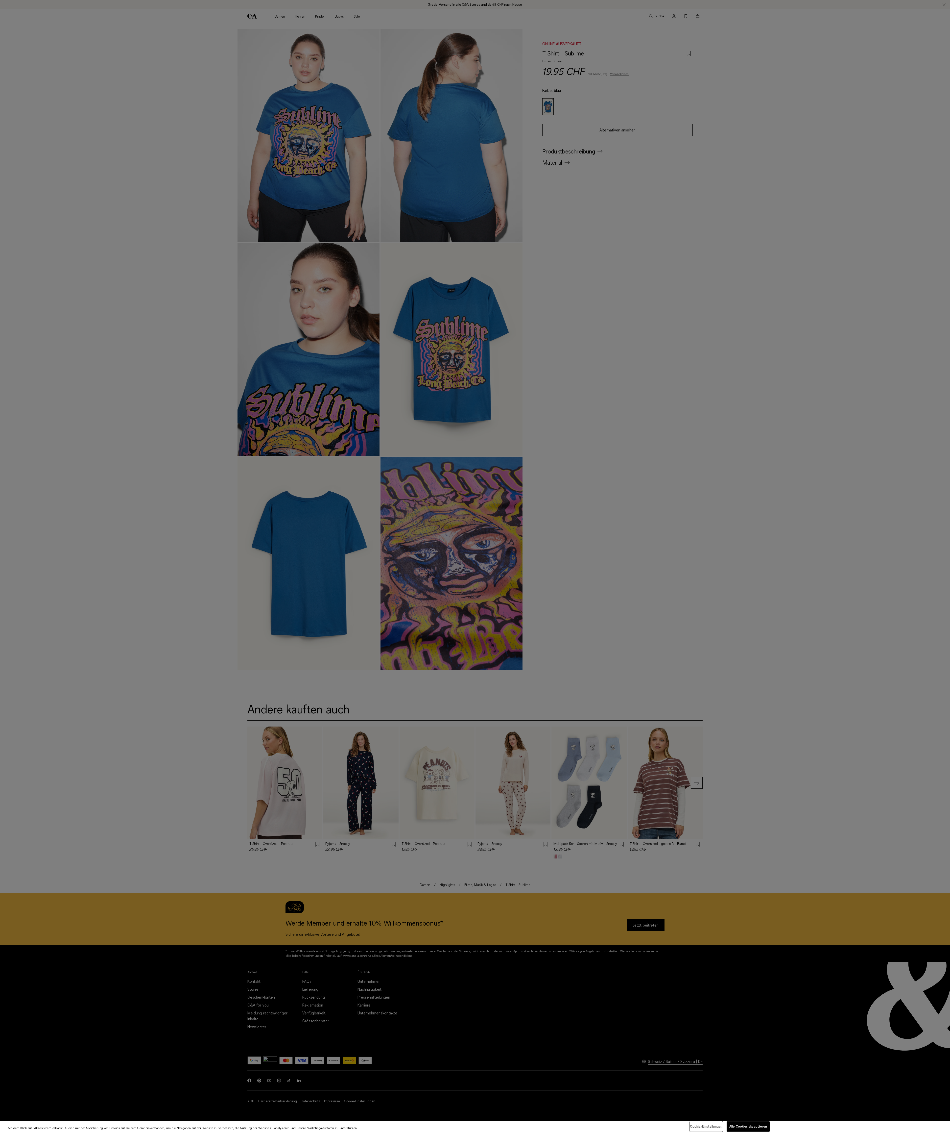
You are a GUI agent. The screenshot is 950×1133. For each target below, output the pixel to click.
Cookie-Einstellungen (706, 1126)
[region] (475, 1127)
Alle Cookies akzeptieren (748, 1126)
